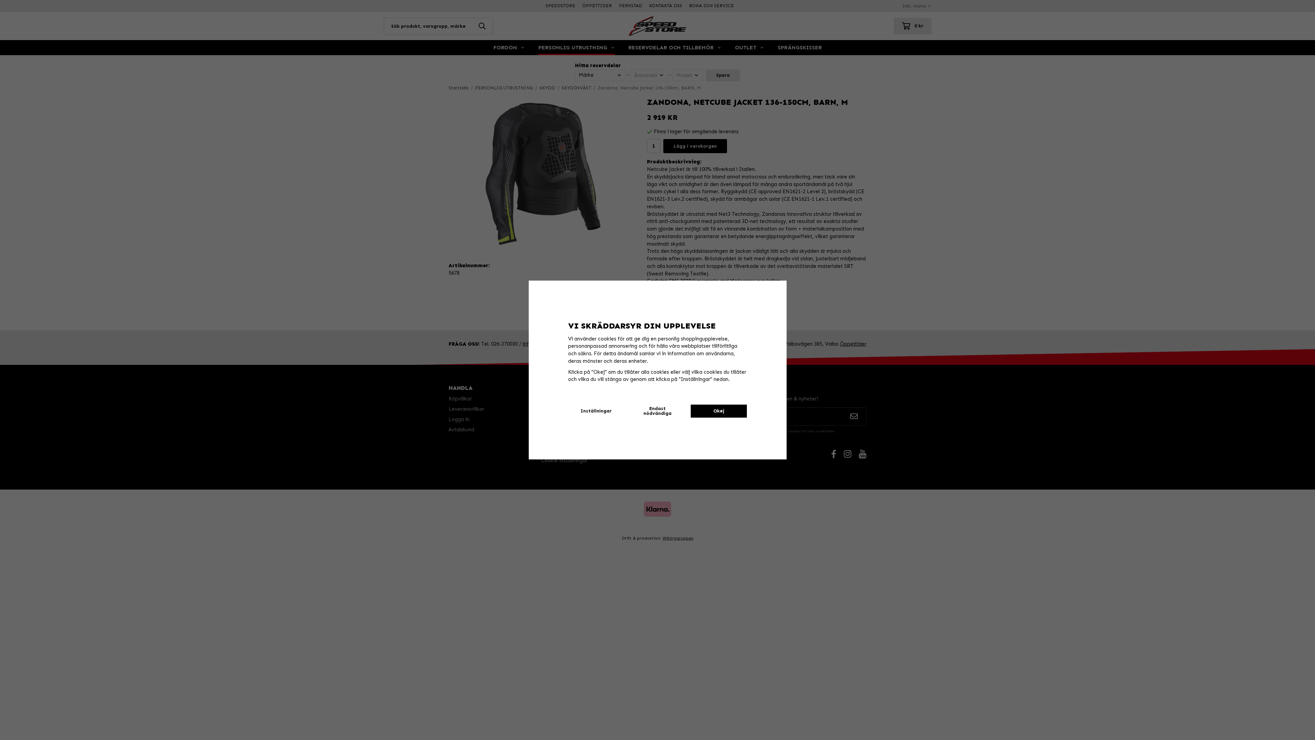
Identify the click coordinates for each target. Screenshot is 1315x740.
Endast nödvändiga (657, 411)
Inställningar (596, 411)
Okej (718, 411)
